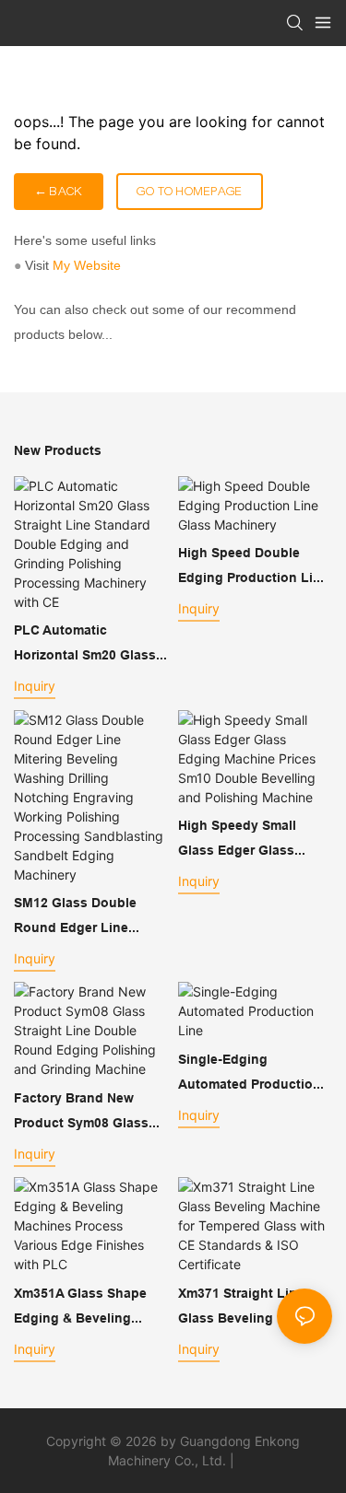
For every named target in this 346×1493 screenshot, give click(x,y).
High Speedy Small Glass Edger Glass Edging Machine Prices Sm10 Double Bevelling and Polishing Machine (251, 840)
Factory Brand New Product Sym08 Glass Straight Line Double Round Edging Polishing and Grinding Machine (87, 1113)
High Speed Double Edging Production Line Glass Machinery (253, 567)
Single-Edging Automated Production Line (249, 1074)
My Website (87, 265)
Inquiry (34, 686)
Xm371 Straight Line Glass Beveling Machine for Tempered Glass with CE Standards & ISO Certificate (254, 1308)
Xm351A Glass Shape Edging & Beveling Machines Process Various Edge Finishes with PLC (84, 1308)
